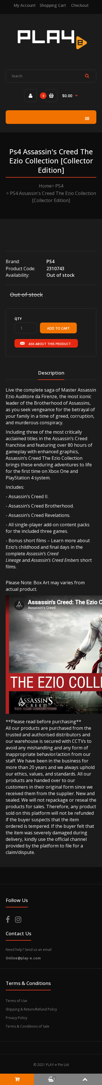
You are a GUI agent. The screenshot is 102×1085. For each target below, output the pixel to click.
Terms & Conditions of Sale (27, 1026)
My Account (25, 5)
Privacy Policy (16, 1017)
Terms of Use (16, 1000)
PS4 (59, 186)
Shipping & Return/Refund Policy (31, 1009)
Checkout (80, 5)
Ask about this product (50, 344)
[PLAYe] (51, 53)
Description (51, 372)
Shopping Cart (53, 5)
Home (45, 186)
